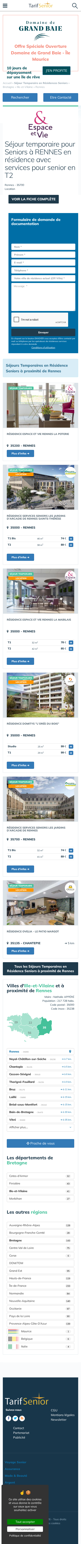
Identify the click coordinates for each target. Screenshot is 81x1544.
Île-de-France (39, 1285)
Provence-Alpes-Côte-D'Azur (39, 1323)
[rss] (22, 1418)
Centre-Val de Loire (39, 1248)
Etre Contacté (60, 97)
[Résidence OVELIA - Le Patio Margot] (40, 902)
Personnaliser (25, 1529)
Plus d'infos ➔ (20, 453)
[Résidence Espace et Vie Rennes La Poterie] (40, 405)
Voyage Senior (15, 1462)
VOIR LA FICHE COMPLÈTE (34, 199)
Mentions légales (63, 1415)
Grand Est (39, 1270)
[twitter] (15, 1418)
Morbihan (39, 1198)
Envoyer (43, 332)
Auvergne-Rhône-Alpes (39, 1225)
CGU (54, 1410)
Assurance (12, 1468)
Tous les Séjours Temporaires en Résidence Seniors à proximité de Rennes (40, 968)
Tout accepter (25, 1522)
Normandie (39, 1293)
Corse (39, 1255)
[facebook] (8, 1418)
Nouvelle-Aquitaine (39, 1301)
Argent (10, 1482)
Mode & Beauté (16, 1475)
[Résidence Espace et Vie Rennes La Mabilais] (40, 591)
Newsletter (58, 1419)
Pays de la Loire (39, 1316)
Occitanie (39, 1308)
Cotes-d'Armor (39, 1176)
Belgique (45, 1339)
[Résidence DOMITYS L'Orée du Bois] (40, 695)
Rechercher (20, 97)
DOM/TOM (16, 1263)
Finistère (39, 1183)
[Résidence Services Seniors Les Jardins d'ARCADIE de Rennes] (40, 799)
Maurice (45, 1331)
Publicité (19, 1437)
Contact (18, 1428)
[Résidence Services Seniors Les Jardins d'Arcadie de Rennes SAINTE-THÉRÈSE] (40, 487)
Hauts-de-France (39, 1278)
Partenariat (21, 1433)
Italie (45, 1346)
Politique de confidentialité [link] (25, 1535)
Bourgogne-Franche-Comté (39, 1232)
